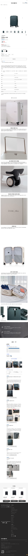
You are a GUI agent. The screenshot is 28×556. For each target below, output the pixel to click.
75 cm (12, 54)
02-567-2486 (5, 547)
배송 (11, 506)
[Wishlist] (24, 3)
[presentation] (5, 17)
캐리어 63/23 (20, 497)
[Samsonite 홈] (14, 3)
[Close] (26, 0)
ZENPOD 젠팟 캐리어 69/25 (13, 397)
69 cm (9, 54)
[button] (9, 364)
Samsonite (2, 36)
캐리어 (1, 4)
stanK (7, 426)
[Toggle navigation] (26, 3)
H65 (7, 450)
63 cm (6, 54)
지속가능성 (12, 522)
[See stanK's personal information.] (8, 426)
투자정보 (12, 521)
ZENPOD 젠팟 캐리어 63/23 (13, 478)
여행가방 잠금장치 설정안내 (14, 509)
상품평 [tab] (13, 341)
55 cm (3, 54)
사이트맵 (12, 532)
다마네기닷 (8, 459)
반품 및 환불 (12, 507)
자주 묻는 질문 (12, 508)
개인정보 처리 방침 (5, 540)
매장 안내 (12, 520)
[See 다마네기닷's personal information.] (9, 459)
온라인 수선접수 (13, 513)
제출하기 (8, 506)
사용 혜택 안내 (8, 46)
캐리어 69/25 (12, 497)
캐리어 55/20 (4, 497)
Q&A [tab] (15, 341)
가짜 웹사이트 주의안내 (13, 512)
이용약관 (2, 540)
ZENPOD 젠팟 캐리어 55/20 (13, 422)
